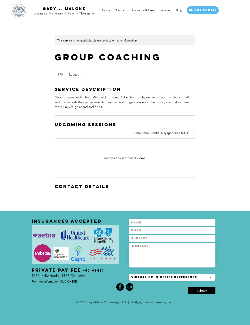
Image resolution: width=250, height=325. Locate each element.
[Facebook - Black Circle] (120, 287)
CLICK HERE (68, 281)
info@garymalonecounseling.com (151, 302)
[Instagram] (129, 287)
